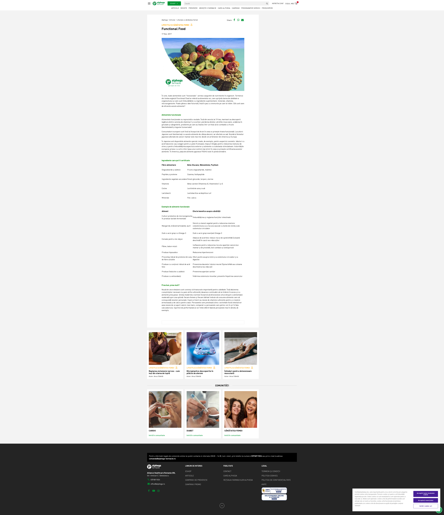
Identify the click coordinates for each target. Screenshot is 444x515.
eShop (188, 471)
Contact (227, 471)
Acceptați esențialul (425, 500)
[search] (267, 3)
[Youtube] (153, 490)
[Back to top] (222, 505)
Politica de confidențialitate (276, 480)
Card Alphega (224, 8)
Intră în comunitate (157, 435)
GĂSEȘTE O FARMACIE (207, 8)
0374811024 (155, 479)
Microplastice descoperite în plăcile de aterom (200, 372)
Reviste (183, 8)
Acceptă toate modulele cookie (426, 494)
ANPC (264, 484)
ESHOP (173, 3)
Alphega (165, 20)
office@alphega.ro (157, 484)
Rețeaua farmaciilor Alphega (238, 480)
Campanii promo (193, 484)
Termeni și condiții (271, 471)
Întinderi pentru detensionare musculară (238, 372)
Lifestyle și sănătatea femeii (187, 20)
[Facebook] (149, 490)
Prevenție (193, 8)
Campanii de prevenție (196, 480)
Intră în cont (278, 3)
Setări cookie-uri (425, 506)
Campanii (236, 8)
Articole (175, 8)
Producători (267, 8)
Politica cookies (270, 476)
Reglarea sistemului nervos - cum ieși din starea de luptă (164, 372)
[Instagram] (158, 490)
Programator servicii (250, 8)
